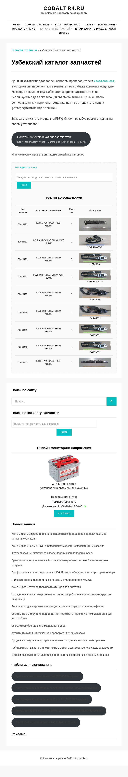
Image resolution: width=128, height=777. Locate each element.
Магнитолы (106, 24)
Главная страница (24, 50)
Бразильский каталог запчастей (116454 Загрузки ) (47, 676)
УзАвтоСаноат (104, 81)
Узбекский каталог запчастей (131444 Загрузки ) (45, 722)
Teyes (89, 24)
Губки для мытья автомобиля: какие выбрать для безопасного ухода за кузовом (62, 647)
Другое (64, 33)
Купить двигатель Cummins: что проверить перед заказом (48, 633)
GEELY (17, 24)
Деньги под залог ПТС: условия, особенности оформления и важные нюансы (60, 654)
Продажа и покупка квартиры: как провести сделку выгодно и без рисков (59, 640)
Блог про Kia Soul (67, 24)
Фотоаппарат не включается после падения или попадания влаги (52, 553)
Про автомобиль (38, 24)
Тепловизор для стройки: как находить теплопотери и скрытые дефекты (58, 606)
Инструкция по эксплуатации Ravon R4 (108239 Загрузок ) (51, 699)
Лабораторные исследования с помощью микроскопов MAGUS (52, 579)
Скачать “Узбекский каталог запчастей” (51, 139)
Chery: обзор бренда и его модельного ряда (39, 625)
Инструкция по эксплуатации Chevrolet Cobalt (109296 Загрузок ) (56, 687)
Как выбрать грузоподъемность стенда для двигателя (46, 587)
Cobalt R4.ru (64, 8)
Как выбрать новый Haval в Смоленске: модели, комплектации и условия (58, 545)
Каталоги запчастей (55, 28)
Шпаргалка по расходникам (95, 28)
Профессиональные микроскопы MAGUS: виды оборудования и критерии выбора (63, 572)
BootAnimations (23, 28)
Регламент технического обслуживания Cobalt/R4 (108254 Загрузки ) (58, 710)
